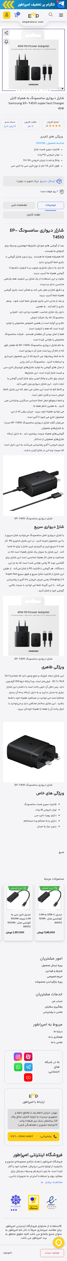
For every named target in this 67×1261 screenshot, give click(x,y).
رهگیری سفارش (54, 1007)
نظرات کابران (33, 215)
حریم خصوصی (55, 977)
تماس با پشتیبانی (53, 1012)
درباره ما (58, 1032)
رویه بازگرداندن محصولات (49, 982)
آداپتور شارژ (10, 126)
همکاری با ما (56, 1037)
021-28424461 (22, 1136)
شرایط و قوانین (54, 971)
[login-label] (6, 15)
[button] (62, 88)
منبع (61, 852)
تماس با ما (57, 1042)
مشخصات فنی (19, 205)
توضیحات (50, 205)
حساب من (57, 1001)
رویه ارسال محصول (52, 966)
